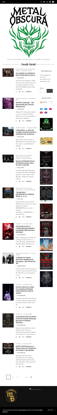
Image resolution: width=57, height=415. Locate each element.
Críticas (18, 98)
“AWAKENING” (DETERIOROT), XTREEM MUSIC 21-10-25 (25, 194)
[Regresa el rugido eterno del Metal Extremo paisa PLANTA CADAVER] (8, 158)
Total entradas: (43, 81)
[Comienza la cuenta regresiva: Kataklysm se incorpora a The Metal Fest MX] (8, 258)
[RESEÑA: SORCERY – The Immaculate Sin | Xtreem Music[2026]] (8, 103)
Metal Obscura (22, 410)
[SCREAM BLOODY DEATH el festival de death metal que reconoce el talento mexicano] (8, 320)
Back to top (50, 410)
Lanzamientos (31, 69)
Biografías (22, 127)
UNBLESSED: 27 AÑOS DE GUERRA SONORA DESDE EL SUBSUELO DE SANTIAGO (26, 132)
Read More (28, 91)
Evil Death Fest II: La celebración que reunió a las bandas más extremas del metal (25, 229)
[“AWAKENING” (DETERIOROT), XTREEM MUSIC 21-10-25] (8, 193)
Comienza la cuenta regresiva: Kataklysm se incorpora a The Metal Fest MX (25, 260)
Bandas (18, 69)
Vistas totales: (43, 79)
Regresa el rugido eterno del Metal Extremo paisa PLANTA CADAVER (25, 163)
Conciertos (18, 223)
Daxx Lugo (20, 199)
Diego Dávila (21, 77)
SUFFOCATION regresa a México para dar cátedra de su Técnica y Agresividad (26, 348)
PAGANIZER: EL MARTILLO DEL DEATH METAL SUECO (25, 74)
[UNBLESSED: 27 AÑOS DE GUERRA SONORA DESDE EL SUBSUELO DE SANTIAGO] (8, 131)
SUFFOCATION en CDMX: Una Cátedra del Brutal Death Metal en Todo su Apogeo (25, 290)
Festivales (26, 253)
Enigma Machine (22, 266)
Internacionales (24, 69)
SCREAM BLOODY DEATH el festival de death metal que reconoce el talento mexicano (26, 320)
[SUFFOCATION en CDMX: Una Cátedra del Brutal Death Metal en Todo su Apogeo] (8, 292)
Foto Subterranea (22, 234)
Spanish (44, 102)
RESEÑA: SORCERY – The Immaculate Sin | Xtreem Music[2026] (25, 104)
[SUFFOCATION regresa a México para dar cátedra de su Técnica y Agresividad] (8, 348)
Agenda (18, 253)
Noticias (18, 70)
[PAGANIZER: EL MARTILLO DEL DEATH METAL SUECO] (8, 72)
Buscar (42, 88)
